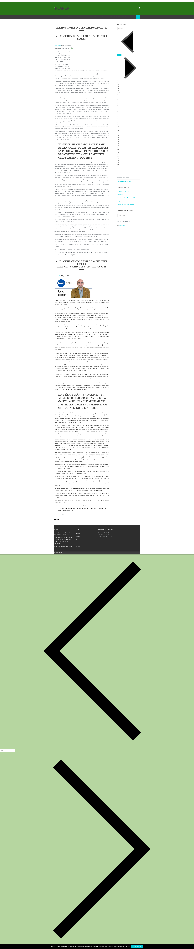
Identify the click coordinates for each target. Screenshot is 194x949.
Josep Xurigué (58, 45)
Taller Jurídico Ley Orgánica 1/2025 (126, 204)
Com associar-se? (81, 17)
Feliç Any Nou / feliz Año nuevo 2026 (126, 197)
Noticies (78, 536)
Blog (131, 17)
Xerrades (78, 546)
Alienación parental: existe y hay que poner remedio (82, 37)
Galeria (102, 17)
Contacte (93, 17)
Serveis (70, 17)
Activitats (78, 533)
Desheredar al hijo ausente (123, 191)
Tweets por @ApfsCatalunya (124, 181)
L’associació (59, 17)
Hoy (119, 55)
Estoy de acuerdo (137, 946)
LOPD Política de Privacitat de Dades (63, 546)
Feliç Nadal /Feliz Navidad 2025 (125, 201)
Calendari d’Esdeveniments (117, 17)
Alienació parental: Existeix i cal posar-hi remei (81, 268)
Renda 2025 (120, 194)
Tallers (77, 543)
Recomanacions (80, 539)
